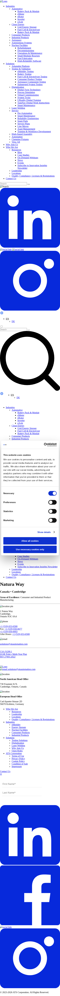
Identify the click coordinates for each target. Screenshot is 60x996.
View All (16, 142)
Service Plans (23, 123)
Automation (17, 136)
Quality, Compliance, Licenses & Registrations (33, 176)
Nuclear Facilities (20, 45)
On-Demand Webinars (27, 157)
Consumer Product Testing (29, 79)
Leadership (17, 170)
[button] (10, 319)
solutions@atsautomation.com (14, 644)
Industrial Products (20, 37)
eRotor (20, 16)
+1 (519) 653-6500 (8, 626)
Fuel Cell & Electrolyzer (28, 29)
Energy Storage (19, 727)
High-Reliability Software (29, 61)
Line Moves (23, 126)
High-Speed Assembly (22, 134)
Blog (19, 152)
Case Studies (23, 155)
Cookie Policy (18, 761)
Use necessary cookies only (30, 549)
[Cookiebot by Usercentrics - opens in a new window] (44, 445)
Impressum (17, 766)
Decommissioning (25, 50)
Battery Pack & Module (28, 11)
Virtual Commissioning (28, 95)
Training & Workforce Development (34, 131)
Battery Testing (24, 74)
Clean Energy (18, 24)
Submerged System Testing (30, 84)
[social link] (30, 247)
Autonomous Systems (22, 42)
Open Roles (17, 751)
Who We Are (12, 147)
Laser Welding (18, 108)
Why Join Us (12, 144)
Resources (16, 150)
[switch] (52, 502)
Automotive (17, 9)
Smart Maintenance (26, 105)
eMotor (20, 14)
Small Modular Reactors (28, 56)
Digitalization (18, 87)
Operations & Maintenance (29, 53)
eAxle (20, 22)
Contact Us (11, 178)
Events (20, 163)
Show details (44, 532)
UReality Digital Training (29, 100)
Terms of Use (18, 756)
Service (15, 110)
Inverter (21, 19)
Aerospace (16, 40)
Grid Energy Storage (27, 27)
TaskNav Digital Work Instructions (33, 103)
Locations (16, 173)
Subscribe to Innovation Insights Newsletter (37, 566)
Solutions (10, 63)
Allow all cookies (30, 541)
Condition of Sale (20, 764)
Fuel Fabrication (24, 58)
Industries (10, 6)
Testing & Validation (21, 69)
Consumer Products (21, 35)
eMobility (16, 724)
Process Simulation (26, 92)
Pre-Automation (24, 113)
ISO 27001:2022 (7, 657)
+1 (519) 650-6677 (13, 629)
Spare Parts (22, 121)
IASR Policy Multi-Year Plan (13, 654)
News (20, 160)
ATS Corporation (14, 753)
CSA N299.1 (6, 651)
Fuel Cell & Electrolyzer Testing (32, 76)
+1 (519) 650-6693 (8, 631)
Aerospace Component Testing (31, 82)
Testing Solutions (20, 740)
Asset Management (26, 129)
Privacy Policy (18, 758)
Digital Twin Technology (29, 89)
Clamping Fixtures (20, 139)
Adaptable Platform (21, 66)
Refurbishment (24, 48)
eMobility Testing (25, 71)
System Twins (23, 97)
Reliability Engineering (28, 118)
